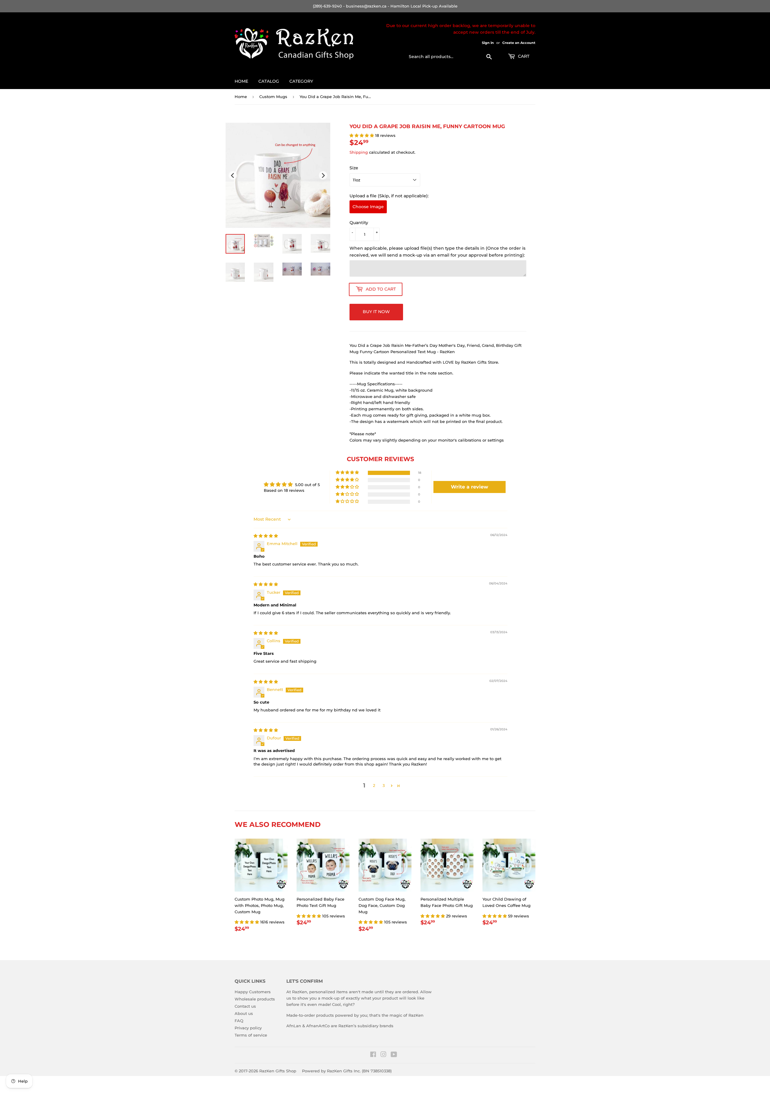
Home (241, 81)
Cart (523, 56)
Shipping (359, 152)
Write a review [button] (469, 487)
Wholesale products (255, 999)
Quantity (359, 222)
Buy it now (376, 311)
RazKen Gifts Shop (277, 1070)
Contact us (245, 1006)
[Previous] (233, 175)
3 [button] (384, 785)
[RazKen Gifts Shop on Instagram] (383, 1055)
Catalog (268, 81)
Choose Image (368, 206)
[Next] (323, 175)
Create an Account (518, 43)
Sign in (488, 43)
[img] (266, 535)
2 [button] (374, 785)
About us (244, 1013)
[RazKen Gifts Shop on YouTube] (394, 1055)
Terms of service (251, 1035)
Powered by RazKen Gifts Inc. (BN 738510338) (347, 1070)
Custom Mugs (273, 96)
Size (354, 168)
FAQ (239, 1020)
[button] (362, 135)
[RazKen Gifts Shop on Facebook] (373, 1055)
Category (301, 81)
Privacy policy (248, 1027)
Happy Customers (253, 991)
